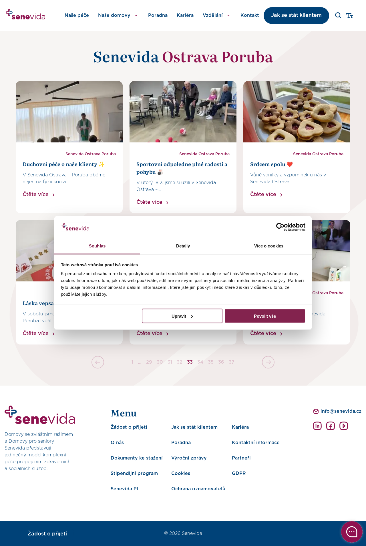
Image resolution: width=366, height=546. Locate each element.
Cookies (180, 473)
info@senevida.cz (341, 411)
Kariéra (185, 15)
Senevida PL (125, 489)
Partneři (241, 458)
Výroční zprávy (189, 458)
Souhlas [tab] (97, 245)
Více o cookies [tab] (268, 245)
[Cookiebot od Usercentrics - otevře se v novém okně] (280, 227)
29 (149, 362)
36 (221, 362)
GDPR (239, 473)
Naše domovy (114, 15)
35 (211, 362)
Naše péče (77, 15)
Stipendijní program (134, 473)
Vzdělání (213, 15)
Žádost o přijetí (129, 427)
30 (160, 362)
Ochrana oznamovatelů (198, 489)
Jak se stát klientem (296, 15)
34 (200, 362)
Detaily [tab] (183, 245)
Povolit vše (265, 315)
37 (231, 362)
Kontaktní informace (256, 442)
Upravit (179, 315)
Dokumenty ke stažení (137, 458)
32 (179, 362)
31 (170, 362)
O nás (117, 442)
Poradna (158, 15)
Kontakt (249, 15)
